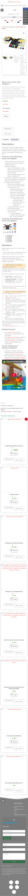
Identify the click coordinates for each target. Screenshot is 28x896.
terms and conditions (7, 870)
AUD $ (25, 21)
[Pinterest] (11, 887)
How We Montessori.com (16, 354)
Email (4, 847)
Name (4, 842)
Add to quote (7, 133)
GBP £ (25, 16)
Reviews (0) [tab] (14, 139)
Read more (9, 747)
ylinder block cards (12, 340)
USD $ (25, 11)
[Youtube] (14, 892)
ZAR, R (14, 17)
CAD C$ (25, 18)
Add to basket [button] (9, 459)
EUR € (25, 13)
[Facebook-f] (11, 882)
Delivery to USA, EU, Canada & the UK (15, 292)
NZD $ (25, 23)
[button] (2, 10)
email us (11, 286)
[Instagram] (17, 887)
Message (5, 852)
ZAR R (25, 8)
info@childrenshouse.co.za (10, 325)
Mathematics (12, 27)
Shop (7, 27)
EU (6, 309)
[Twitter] (17, 882)
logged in (9, 411)
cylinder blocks (11, 332)
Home (3, 27)
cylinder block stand (12, 337)
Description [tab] (6, 139)
